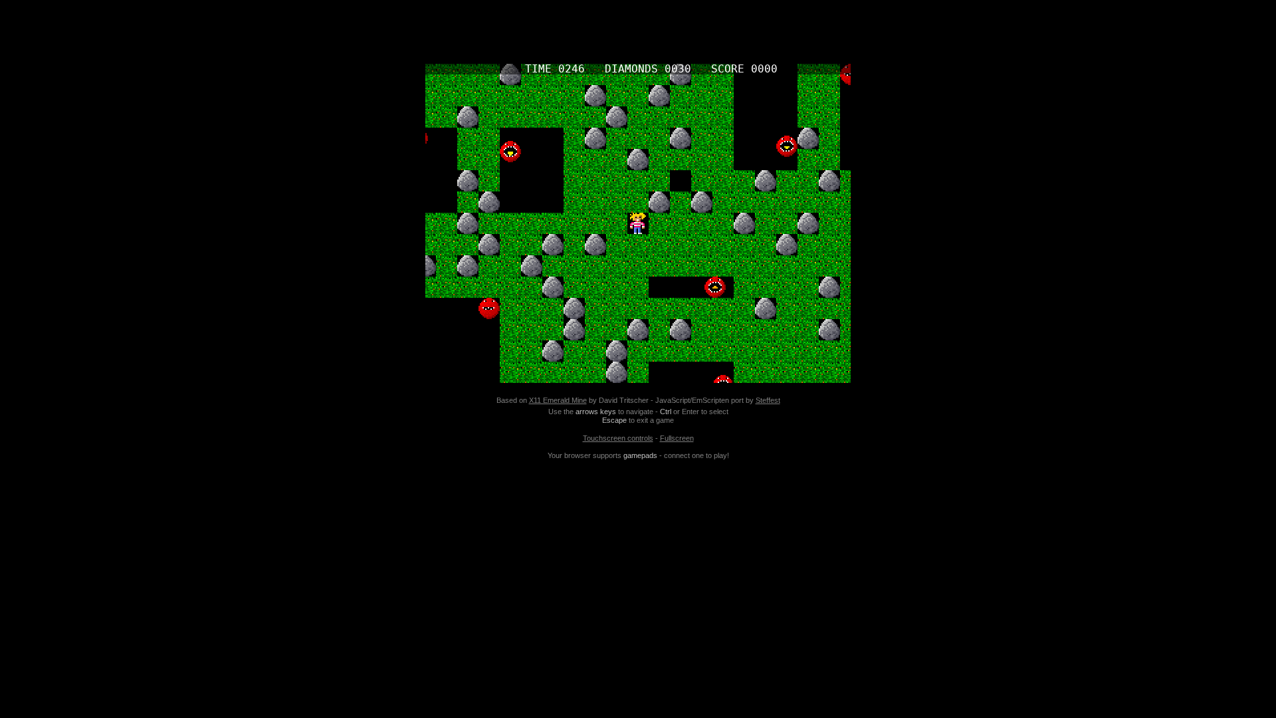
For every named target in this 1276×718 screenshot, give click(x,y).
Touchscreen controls (618, 438)
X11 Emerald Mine (558, 400)
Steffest (768, 400)
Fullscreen (677, 438)
